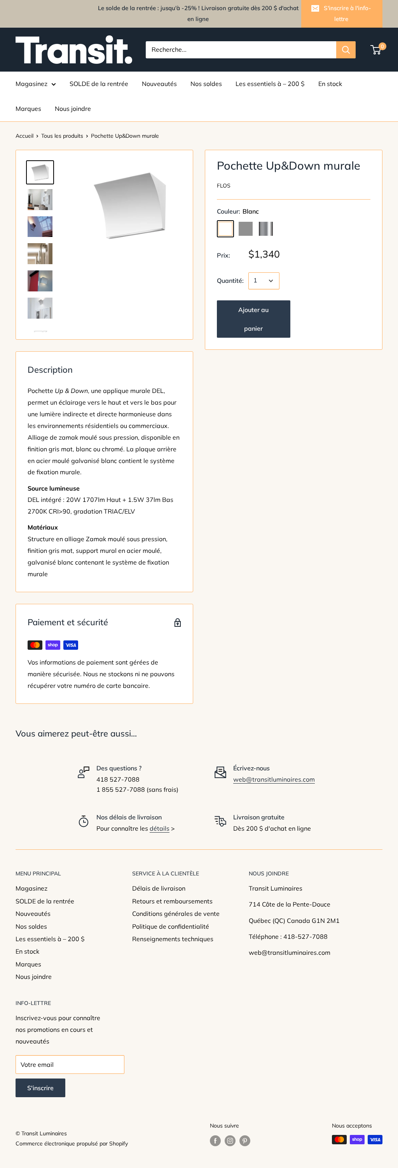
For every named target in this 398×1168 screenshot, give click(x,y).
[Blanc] (225, 229)
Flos (223, 185)
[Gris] (246, 229)
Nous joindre (73, 108)
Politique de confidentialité (170, 926)
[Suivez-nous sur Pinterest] (244, 1140)
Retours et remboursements (172, 901)
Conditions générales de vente (176, 913)
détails (159, 828)
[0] (376, 49)
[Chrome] (266, 229)
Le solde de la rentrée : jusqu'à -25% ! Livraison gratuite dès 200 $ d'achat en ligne (198, 13)
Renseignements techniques (172, 939)
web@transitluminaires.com (274, 779)
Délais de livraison (158, 888)
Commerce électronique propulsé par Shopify (72, 1143)
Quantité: (230, 280)
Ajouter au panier (253, 319)
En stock (330, 84)
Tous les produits (62, 135)
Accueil (24, 135)
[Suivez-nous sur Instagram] (230, 1140)
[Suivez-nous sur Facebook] (215, 1140)
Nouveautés (159, 84)
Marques (28, 108)
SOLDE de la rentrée (99, 84)
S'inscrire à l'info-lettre (347, 13)
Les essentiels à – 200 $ (270, 84)
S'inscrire (40, 1088)
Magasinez (31, 84)
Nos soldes (206, 84)
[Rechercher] (346, 49)
